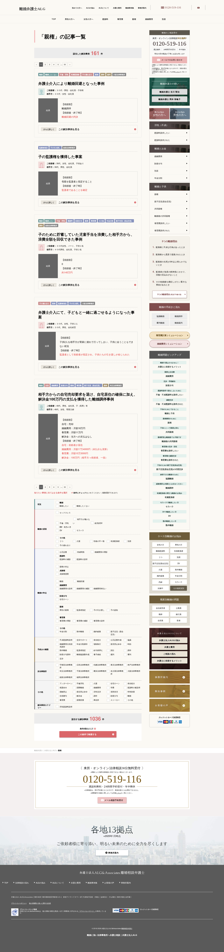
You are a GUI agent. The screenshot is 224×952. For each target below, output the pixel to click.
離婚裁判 (179, 322)
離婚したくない (51, 74)
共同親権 (158, 208)
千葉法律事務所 (83, 671)
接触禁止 (63, 691)
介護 (78, 541)
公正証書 (63, 552)
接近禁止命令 (82, 691)
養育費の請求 (99, 620)
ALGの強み (90, 8)
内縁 (160, 582)
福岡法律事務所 (83, 677)
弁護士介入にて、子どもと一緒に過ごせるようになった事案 (86, 314)
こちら (177, 72)
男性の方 (178, 544)
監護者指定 (43, 147)
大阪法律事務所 (119, 74)
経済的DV (98, 523)
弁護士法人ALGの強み (169, 640)
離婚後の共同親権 (162, 216)
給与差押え (98, 650)
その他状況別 (178, 588)
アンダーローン (66, 683)
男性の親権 (64, 610)
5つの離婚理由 (169, 294)
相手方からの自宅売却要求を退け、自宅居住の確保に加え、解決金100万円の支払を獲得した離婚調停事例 (87, 396)
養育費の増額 (65, 620)
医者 (178, 620)
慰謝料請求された (162, 140)
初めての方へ (77, 8)
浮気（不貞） (162, 125)
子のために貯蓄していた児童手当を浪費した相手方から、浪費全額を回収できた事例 (86, 236)
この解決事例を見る (68, 129)
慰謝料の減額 (65, 559)
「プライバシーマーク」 (86, 911)
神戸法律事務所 (134, 664)
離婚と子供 (160, 186)
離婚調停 (179, 316)
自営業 (160, 620)
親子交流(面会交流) (162, 201)
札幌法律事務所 (100, 664)
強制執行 (97, 644)
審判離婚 (160, 322)
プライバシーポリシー (19, 903)
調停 (102, 74)
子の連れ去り (87, 74)
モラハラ (80, 530)
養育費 (120, 19)
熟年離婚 (80, 631)
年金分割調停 (82, 644)
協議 (129, 640)
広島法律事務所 (83, 664)
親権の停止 (64, 566)
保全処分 (97, 640)
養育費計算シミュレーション (169, 335)
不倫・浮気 (64, 74)
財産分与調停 (65, 654)
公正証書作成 (116, 640)
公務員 (178, 608)
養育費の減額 (82, 620)
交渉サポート (82, 640)
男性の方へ (70, 19)
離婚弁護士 (170, 91)
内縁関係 (80, 552)
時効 (129, 644)
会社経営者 (160, 608)
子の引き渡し (55, 147)
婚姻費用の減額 (83, 588)
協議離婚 (160, 316)
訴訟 (112, 650)
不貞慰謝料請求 (66, 640)
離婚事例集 (129, 8)
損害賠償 (80, 700)
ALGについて (104, 8)
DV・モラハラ (65, 527)
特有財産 (131, 691)
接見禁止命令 (116, 644)
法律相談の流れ (22, 882)
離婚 (41, 74)
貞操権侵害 (64, 574)
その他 (101, 221)
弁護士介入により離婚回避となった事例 (71, 83)
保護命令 (63, 687)
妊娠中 (160, 588)
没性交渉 (97, 691)
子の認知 (114, 610)
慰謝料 (105, 19)
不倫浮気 (80, 683)
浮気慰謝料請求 (66, 706)
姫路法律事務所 (69, 147)
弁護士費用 (117, 8)
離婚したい (49, 221)
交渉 (61, 658)
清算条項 (114, 691)
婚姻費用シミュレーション (169, 343)
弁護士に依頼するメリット (169, 660)
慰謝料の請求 (82, 559)
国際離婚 (80, 687)
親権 (134, 19)
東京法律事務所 (117, 664)
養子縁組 (97, 654)
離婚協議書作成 (83, 654)
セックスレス (65, 512)
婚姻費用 (149, 19)
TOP (54, 19)
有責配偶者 (75, 74)
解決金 (79, 695)
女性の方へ (88, 19)
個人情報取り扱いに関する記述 (40, 903)
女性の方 (160, 544)
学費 (112, 687)
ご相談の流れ (169, 653)
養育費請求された (162, 230)
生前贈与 (63, 695)
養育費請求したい (162, 223)
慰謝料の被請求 (134, 687)
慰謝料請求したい (162, 132)
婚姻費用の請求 (66, 588)
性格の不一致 (99, 541)
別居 (164, 19)
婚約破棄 (97, 631)
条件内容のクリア (86, 729)
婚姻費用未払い (100, 588)
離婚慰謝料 (160, 551)
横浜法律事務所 (100, 671)
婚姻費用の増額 (101, 552)
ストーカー (115, 700)
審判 (129, 654)
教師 (160, 614)
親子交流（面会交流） (124, 221)
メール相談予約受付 (113, 800)
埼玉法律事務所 (116, 385)
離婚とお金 (160, 148)
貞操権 (62, 570)
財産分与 (78, 221)
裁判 (109, 74)
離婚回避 (80, 581)
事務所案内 (142, 8)
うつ (61, 541)
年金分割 (110, 221)
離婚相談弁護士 (126, 928)
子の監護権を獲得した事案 (60, 156)
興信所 (96, 700)
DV (61, 530)
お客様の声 (109, 882)
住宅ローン (64, 599)
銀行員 (178, 614)
